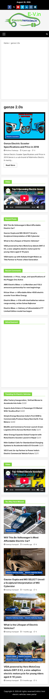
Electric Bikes (9, 300)
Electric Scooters (12, 136)
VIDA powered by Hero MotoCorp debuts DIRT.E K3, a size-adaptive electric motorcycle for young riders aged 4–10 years (24, 249)
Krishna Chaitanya (12, 150)
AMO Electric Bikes (12, 284)
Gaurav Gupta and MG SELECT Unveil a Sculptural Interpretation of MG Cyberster (24, 583)
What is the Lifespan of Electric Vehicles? (21, 241)
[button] (4, 34)
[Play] (7, 207)
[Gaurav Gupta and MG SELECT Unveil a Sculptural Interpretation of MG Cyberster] (24, 562)
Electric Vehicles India (14, 572)
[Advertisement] (24, 71)
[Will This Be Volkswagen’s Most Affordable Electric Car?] (24, 520)
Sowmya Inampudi (12, 544)
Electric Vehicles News (33, 572)
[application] (24, 198)
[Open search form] (47, 34)
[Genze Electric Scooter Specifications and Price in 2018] (24, 126)
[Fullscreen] (42, 207)
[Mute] (38, 207)
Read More (11, 165)
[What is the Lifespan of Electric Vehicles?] (24, 607)
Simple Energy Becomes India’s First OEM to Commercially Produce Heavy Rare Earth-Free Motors (23, 419)
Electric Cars (11, 531)
